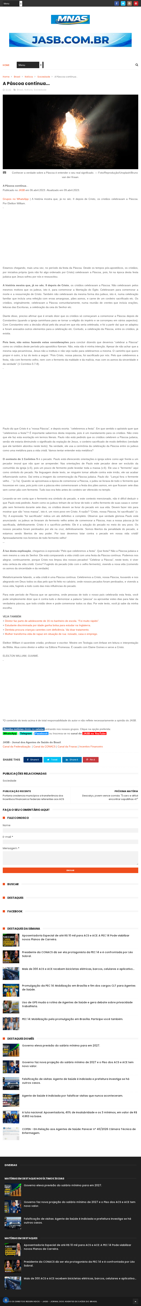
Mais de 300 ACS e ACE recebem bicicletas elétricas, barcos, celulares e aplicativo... (78, 969)
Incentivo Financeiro (91, 746)
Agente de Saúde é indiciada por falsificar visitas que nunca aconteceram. (72, 1096)
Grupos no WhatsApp (16, 198)
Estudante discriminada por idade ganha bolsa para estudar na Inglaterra (47, 625)
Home (6, 65)
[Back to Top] (135, 1301)
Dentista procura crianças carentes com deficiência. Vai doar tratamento (47, 629)
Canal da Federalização (16, 746)
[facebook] (116, 3)
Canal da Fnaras (67, 746)
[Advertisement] (70, 235)
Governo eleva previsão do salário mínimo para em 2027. (61, 1045)
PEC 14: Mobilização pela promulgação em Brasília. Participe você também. (72, 1019)
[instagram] (129, 3)
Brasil (17, 76)
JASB (22, 190)
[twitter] (123, 3)
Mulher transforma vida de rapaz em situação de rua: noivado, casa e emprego (51, 633)
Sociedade (43, 76)
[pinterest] (136, 3)
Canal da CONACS (44, 746)
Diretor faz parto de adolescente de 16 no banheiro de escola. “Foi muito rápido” (52, 620)
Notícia (29, 76)
